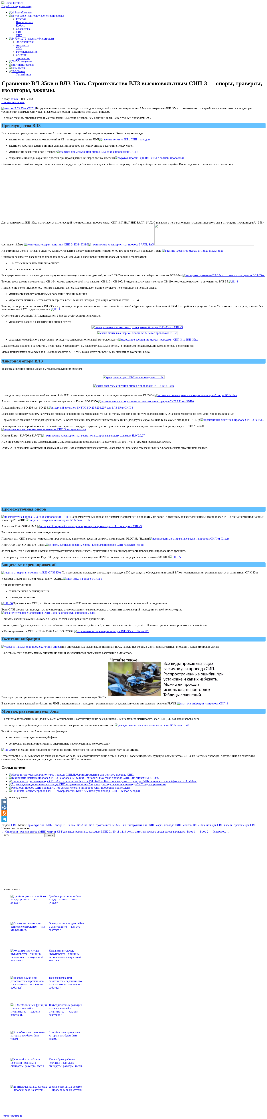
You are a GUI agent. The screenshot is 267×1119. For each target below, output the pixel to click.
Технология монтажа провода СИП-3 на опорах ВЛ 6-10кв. (122, 777)
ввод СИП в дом (65, 825)
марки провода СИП (168, 825)
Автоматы (22, 45)
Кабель (20, 25)
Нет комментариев (13, 102)
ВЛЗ (91, 825)
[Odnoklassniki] (133, 813)
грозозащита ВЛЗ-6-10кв (111, 825)
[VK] (133, 802)
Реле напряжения (26, 51)
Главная (27, 12)
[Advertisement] (133, 194)
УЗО (19, 48)
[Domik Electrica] (12, 3)
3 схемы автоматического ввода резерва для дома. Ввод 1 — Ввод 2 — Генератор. (177, 831)
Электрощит (46, 38)
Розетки (21, 19)
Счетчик (21, 54)
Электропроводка (53, 15)
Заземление (23, 58)
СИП (19, 32)
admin (14, 99)
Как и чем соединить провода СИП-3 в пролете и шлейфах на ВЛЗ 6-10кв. (150, 781)
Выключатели (24, 22)
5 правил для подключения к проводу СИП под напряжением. (127, 784)
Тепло (21, 71)
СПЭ (19, 35)
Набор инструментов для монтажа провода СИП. (103, 774)
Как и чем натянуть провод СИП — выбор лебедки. (108, 790)
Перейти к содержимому (16, 6)
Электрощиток (25, 41)
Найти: (5, 835)
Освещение (24, 61)
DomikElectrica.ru (12, 1115)
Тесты (21, 67)
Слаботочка (23, 28)
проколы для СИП (245, 825)
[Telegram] (133, 819)
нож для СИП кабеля (219, 825)
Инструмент (26, 64)
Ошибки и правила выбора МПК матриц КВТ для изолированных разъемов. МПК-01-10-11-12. (62, 831)
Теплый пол (23, 74)
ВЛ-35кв (82, 825)
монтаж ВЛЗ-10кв (194, 825)
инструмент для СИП (141, 825)
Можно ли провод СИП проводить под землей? (100, 787)
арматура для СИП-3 (40, 825)
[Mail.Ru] (133, 807)
